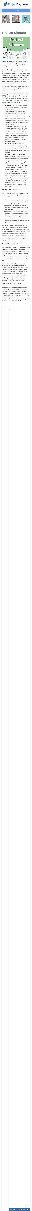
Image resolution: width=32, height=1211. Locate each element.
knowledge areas (7, 98)
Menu (17, 10)
